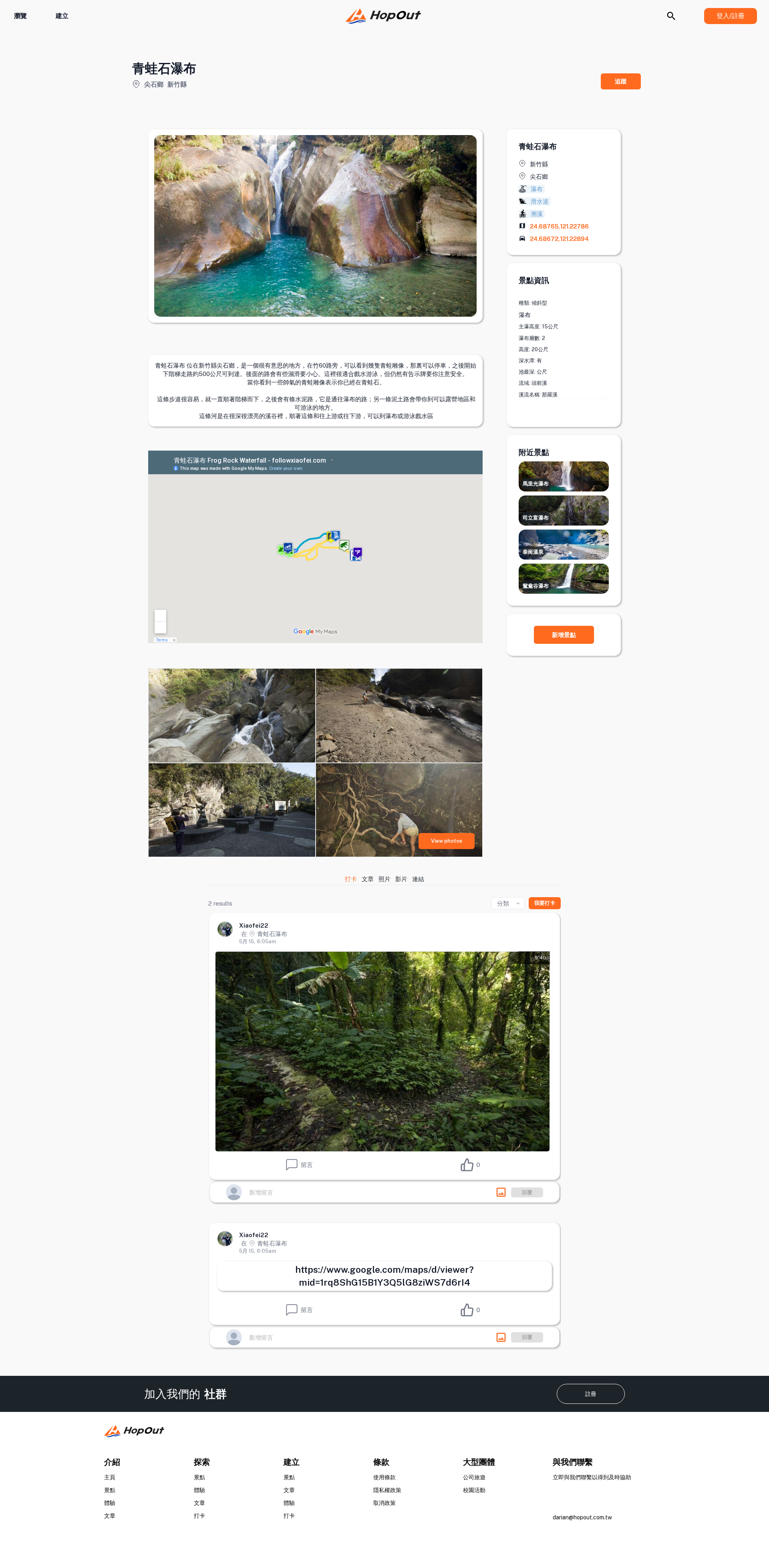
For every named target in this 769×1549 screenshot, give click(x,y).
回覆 (527, 1192)
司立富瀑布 (536, 518)
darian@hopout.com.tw (582, 1517)
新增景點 (564, 634)
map (522, 225)
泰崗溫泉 (533, 552)
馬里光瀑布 (536, 484)
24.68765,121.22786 (559, 226)
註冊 (590, 1394)
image (501, 1192)
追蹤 (621, 81)
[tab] (351, 879)
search (671, 16)
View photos (446, 841)
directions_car (522, 238)
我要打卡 (544, 903)
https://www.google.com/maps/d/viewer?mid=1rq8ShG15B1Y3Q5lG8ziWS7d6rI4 (384, 1276)
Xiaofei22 (253, 925)
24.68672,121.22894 (559, 238)
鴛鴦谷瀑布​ (536, 586)
